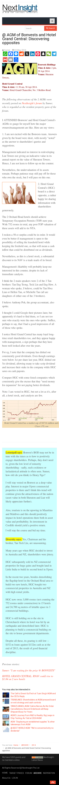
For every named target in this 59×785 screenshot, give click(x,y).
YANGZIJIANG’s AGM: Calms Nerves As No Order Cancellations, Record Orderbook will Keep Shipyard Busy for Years (32, 709)
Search (51, 28)
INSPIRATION (49, 773)
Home (15, 745)
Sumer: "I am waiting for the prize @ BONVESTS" (28, 670)
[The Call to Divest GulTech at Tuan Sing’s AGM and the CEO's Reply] (6, 695)
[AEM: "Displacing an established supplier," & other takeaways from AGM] (6, 723)
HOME (5, 773)
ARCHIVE (24, 745)
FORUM (28, 773)
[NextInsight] (20, 8)
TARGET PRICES (16, 773)
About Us (6, 778)
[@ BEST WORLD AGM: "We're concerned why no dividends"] (6, 729)
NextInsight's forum (32, 103)
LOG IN (15, 778)
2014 (34, 745)
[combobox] (34, 28)
